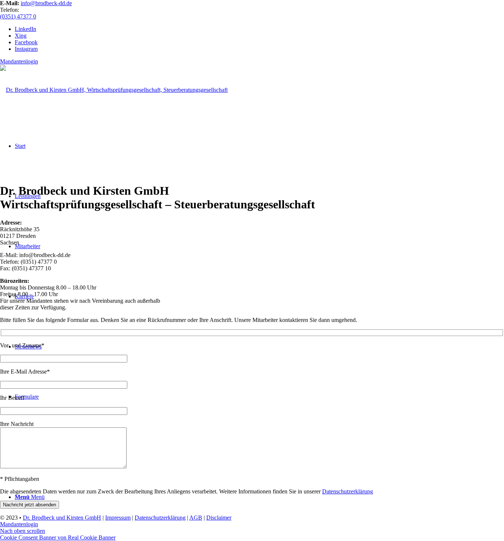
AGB (195, 517)
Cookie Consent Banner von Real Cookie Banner (57, 537)
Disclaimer (218, 517)
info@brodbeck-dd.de (46, 3)
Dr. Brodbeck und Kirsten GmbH (62, 517)
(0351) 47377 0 (18, 16)
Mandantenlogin (19, 61)
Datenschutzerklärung (347, 491)
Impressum (118, 517)
